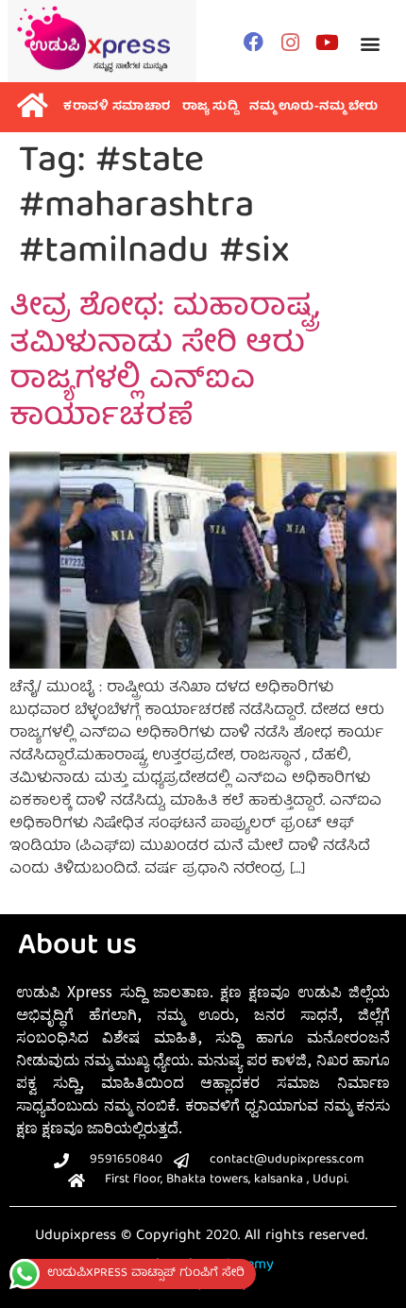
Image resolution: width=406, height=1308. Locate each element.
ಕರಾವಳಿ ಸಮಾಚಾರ (117, 107)
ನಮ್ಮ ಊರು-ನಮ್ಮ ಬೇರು (314, 107)
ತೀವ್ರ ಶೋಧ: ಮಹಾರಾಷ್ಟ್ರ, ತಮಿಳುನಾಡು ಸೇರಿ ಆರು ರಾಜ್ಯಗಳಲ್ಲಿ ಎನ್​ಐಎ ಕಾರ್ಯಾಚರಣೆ (164, 363)
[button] (369, 43)
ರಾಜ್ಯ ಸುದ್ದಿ (210, 107)
